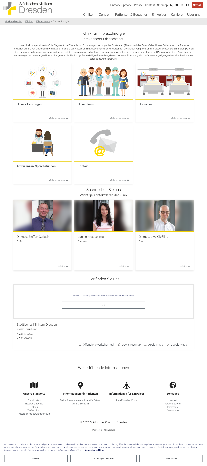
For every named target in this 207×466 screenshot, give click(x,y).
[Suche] (171, 5)
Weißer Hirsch (34, 410)
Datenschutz (173, 410)
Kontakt (150, 5)
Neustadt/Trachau (34, 403)
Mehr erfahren (57, 118)
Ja (103, 305)
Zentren (105, 15)
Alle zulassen (171, 458)
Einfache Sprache (121, 5)
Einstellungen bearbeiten (103, 458)
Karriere (177, 15)
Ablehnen (36, 458)
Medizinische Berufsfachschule (34, 413)
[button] (176, 345)
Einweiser (159, 15)
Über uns (193, 15)
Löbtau (34, 407)
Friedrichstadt (34, 400)
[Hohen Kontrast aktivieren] (187, 5)
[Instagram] (182, 5)
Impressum (172, 407)
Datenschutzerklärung (95, 450)
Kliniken (88, 15)
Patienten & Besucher (131, 15)
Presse (138, 5)
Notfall (197, 5)
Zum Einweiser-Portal (126, 400)
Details (61, 266)
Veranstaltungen (173, 403)
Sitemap (162, 5)
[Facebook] (177, 5)
